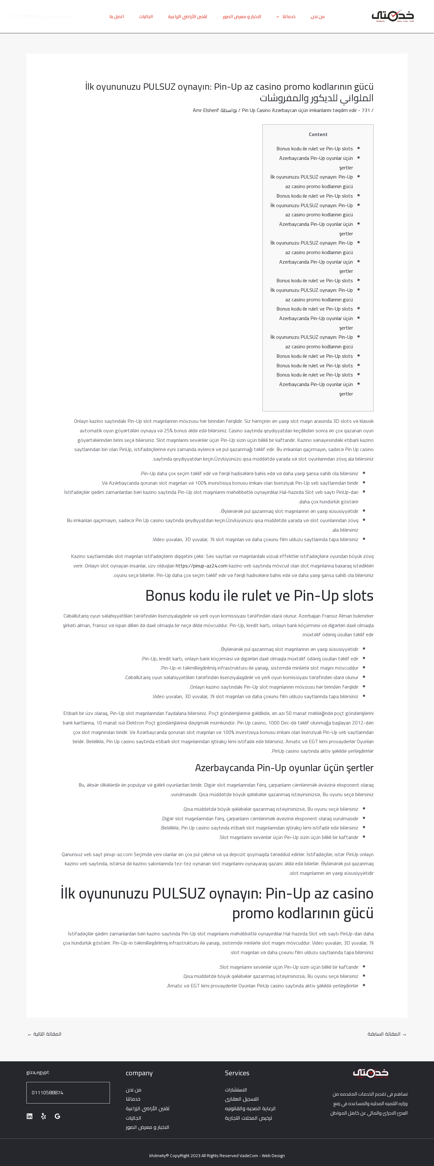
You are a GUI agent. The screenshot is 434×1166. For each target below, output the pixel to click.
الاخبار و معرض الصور (242, 16)
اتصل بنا (116, 16)
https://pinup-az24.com (201, 565)
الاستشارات (236, 1089)
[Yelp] (43, 1116)
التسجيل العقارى (242, 1099)
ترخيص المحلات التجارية (248, 1118)
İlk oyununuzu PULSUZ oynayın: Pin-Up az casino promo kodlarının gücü (311, 181)
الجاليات (146, 16)
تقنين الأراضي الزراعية (187, 16)
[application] (279, 16)
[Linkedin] (29, 1116)
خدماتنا (288, 16)
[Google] (57, 1116)
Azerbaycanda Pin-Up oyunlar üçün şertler (316, 162)
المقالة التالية (44, 1033)
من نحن (318, 16)
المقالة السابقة (387, 1033)
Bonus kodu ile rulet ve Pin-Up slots (314, 148)
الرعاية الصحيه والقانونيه (250, 1108)
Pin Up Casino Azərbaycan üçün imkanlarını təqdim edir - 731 (306, 110)
